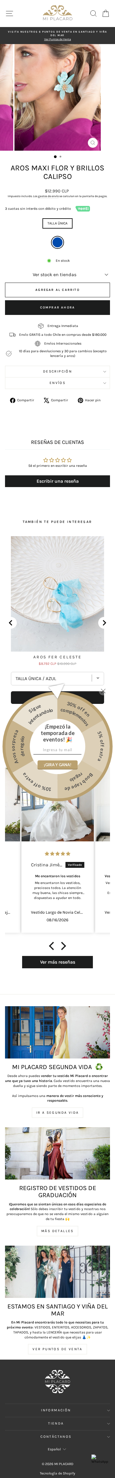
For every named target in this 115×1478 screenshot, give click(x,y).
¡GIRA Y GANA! (57, 764)
